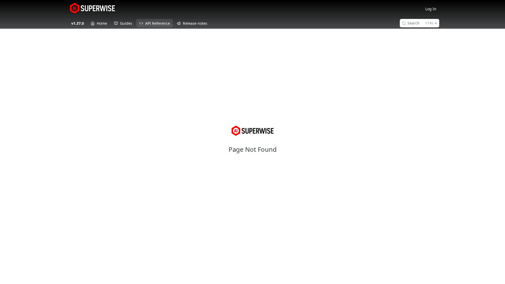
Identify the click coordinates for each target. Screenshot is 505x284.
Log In (430, 8)
